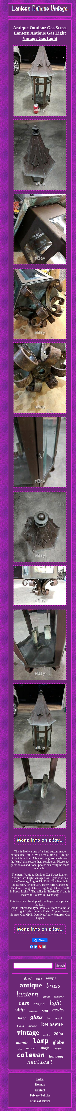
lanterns (59, 996)
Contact (40, 1090)
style (20, 1025)
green (46, 996)
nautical (40, 1062)
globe (58, 1042)
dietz (20, 1049)
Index (39, 1079)
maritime (33, 1011)
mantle (22, 1042)
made (39, 978)
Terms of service (40, 1101)
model (58, 1009)
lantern (27, 994)
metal (58, 1018)
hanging (56, 1056)
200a (58, 1033)
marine (32, 1026)
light (55, 1002)
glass (36, 1017)
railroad (31, 1048)
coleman (31, 1055)
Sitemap (40, 1084)
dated (27, 978)
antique (31, 985)
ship (19, 1009)
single (45, 1048)
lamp (41, 1041)
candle (46, 1035)
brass (53, 985)
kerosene (52, 1024)
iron (49, 1018)
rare (24, 1003)
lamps (51, 978)
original (39, 1003)
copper (58, 1048)
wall (45, 1010)
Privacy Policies (40, 1095)
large (22, 1018)
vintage (28, 1032)
